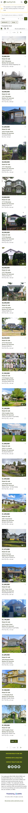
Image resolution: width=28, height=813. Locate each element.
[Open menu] (1, 2)
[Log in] (25, 2)
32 (24, 369)
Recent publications (20, 28)
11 (24, 334)
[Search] (21, 2)
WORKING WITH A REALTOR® (14, 758)
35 (24, 510)
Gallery (1, 28)
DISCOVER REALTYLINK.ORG (14, 753)
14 (24, 721)
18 (24, 404)
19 (24, 474)
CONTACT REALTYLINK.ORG (14, 762)
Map (4, 28)
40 (24, 686)
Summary (8, 28)
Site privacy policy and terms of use (14, 800)
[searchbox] (13, 15)
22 (24, 439)
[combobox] (14, 15)
